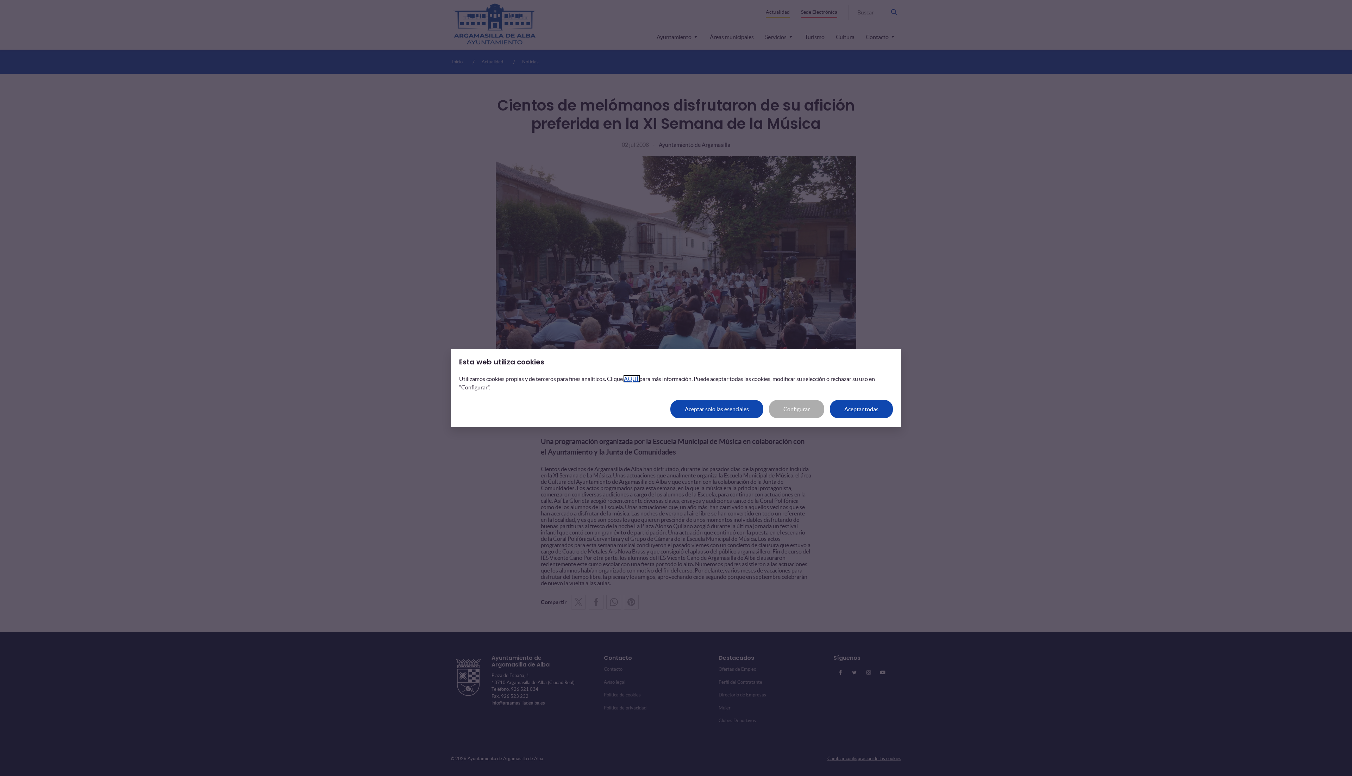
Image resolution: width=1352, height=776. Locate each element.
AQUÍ (631, 379)
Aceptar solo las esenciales (717, 409)
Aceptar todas (861, 409)
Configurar (796, 409)
